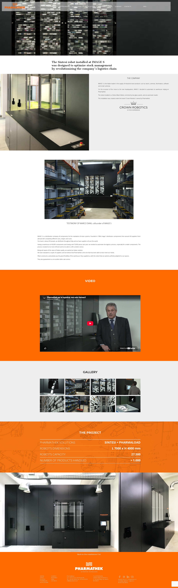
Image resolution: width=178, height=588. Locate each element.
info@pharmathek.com (72, 581)
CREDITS (131, 581)
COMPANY (53, 576)
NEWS (52, 579)
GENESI (42, 577)
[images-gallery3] (128, 387)
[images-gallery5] (103, 387)
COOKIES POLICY (132, 579)
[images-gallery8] (77, 404)
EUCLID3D (42, 579)
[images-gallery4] (128, 404)
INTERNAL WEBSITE (123, 581)
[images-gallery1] (52, 387)
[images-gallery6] (77, 387)
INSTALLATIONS (44, 582)
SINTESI (42, 576)
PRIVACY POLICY (122, 579)
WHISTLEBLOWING (123, 582)
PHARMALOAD (43, 581)
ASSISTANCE (54, 577)
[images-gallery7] (103, 404)
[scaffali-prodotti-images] (52, 404)
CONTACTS (54, 581)
